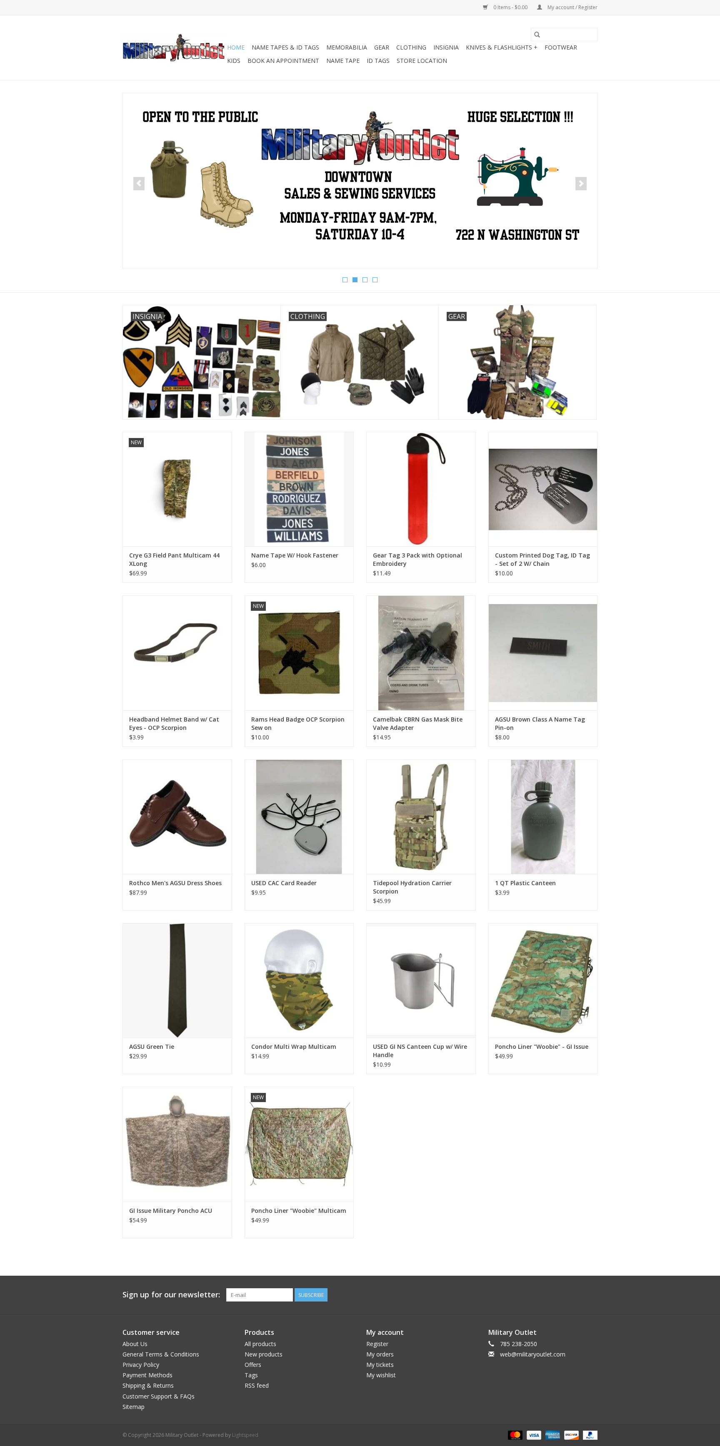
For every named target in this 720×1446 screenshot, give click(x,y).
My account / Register (572, 7)
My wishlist (381, 1375)
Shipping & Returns (148, 1385)
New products (263, 1354)
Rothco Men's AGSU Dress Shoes (175, 883)
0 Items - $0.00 (510, 7)
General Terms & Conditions (160, 1354)
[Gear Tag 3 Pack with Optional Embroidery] (421, 489)
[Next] (581, 183)
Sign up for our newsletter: (171, 1294)
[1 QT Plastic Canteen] (543, 816)
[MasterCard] (514, 1434)
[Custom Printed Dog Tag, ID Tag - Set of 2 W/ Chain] (543, 489)
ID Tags (378, 61)
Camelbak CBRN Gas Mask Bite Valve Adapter (417, 723)
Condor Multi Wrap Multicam (293, 1046)
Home (236, 47)
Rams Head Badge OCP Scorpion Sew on (298, 723)
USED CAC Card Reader (284, 883)
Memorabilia (346, 47)
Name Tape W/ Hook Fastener (294, 555)
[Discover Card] (570, 1434)
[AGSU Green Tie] (177, 980)
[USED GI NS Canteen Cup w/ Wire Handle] (421, 980)
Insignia (446, 47)
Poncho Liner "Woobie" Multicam (298, 1211)
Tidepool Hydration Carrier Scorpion (412, 887)
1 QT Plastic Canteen (525, 883)
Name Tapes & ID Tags (285, 47)
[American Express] (551, 1434)
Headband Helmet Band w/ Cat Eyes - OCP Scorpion (174, 723)
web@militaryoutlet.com (532, 1354)
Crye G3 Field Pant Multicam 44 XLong (174, 559)
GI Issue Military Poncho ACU (170, 1211)
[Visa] (533, 1434)
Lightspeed (245, 1435)
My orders (380, 1354)
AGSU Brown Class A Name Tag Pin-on (540, 723)
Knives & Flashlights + (502, 47)
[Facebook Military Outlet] (561, 1295)
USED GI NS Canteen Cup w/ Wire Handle (420, 1051)
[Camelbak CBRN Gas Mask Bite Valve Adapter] (421, 652)
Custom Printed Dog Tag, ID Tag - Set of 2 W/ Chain (542, 559)
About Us (135, 1344)
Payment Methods (147, 1375)
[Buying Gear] (360, 176)
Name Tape (343, 61)
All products (260, 1344)
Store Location (422, 61)
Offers (253, 1365)
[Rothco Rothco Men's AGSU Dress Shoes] (177, 816)
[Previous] (139, 183)
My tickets (380, 1365)
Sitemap (133, 1407)
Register (377, 1344)
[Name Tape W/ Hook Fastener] (299, 489)
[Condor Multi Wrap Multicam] (299, 980)
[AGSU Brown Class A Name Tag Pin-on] (543, 652)
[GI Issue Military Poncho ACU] (177, 1144)
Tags (251, 1375)
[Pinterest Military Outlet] (591, 1295)
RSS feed (257, 1385)
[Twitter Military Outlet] (575, 1295)
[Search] (537, 34)
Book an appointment (283, 61)
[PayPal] (589, 1434)
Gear (381, 47)
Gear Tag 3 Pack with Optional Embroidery (417, 559)
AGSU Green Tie (151, 1046)
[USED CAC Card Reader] (299, 816)
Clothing (411, 47)
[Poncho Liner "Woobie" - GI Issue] (543, 980)
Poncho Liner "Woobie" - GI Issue (541, 1046)
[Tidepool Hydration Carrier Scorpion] (421, 816)
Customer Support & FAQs (158, 1396)
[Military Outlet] (173, 47)
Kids (233, 61)
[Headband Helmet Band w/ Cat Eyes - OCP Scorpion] (177, 652)
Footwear (561, 47)
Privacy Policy (140, 1365)
